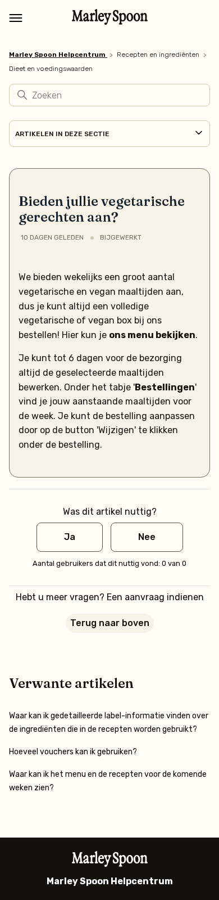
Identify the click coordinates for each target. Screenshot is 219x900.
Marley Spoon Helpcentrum (57, 54)
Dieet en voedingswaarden (51, 69)
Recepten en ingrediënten (158, 54)
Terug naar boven (109, 623)
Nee (147, 537)
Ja (69, 537)
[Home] (110, 21)
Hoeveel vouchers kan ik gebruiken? (73, 752)
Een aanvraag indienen (155, 597)
